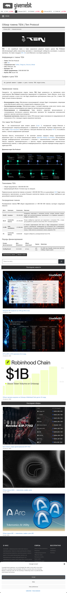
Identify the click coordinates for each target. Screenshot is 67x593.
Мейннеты (53, 550)
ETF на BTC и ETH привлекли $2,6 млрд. (14, 354)
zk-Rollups (52, 137)
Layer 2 (39, 125)
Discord (28, 64)
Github (33, 64)
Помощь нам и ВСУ (39, 561)
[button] (64, 564)
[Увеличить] (63, 155)
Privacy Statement (36, 590)
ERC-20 (23, 53)
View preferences (33, 586)
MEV (53, 129)
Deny (33, 582)
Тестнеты (52, 552)
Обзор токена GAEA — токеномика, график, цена (17, 490)
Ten (9, 63)
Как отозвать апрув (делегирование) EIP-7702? (17, 447)
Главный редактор (16, 29)
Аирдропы (53, 548)
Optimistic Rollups (42, 137)
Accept (33, 577)
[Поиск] (61, 261)
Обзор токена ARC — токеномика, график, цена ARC (18, 533)
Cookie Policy (28, 590)
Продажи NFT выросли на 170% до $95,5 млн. (16, 310)
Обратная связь (39, 555)
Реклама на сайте (39, 557)
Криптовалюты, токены (9, 254)
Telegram (22, 64)
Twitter (17, 64)
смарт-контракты (14, 129)
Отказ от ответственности (41, 548)
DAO (56, 192)
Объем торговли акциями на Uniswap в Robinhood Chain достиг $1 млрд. (24, 397)
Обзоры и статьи (21, 254)
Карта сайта (38, 559)
